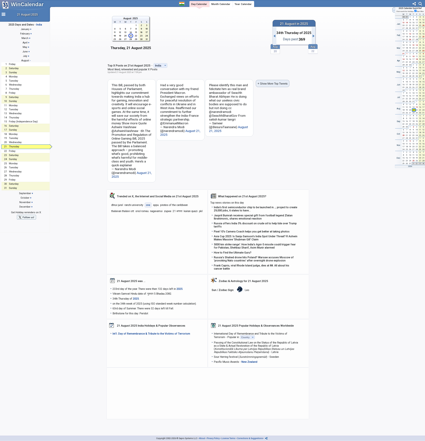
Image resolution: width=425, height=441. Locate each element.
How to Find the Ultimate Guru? (232, 252)
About (202, 438)
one (148, 205)
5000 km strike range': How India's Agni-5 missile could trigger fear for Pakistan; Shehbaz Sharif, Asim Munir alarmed (255, 246)
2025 (179, 288)
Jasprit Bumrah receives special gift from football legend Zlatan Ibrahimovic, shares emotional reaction (253, 217)
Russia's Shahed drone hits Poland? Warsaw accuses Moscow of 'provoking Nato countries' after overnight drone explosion (254, 259)
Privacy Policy (213, 438)
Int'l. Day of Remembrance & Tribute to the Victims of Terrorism (151, 333)
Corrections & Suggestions (250, 438)
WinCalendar (27, 4)
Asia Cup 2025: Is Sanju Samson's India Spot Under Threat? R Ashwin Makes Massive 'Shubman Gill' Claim (255, 238)
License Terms (228, 438)
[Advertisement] (212, 34)
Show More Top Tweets (272, 83)
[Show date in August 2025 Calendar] (131, 34)
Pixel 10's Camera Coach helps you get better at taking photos (252, 231)
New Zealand (249, 361)
